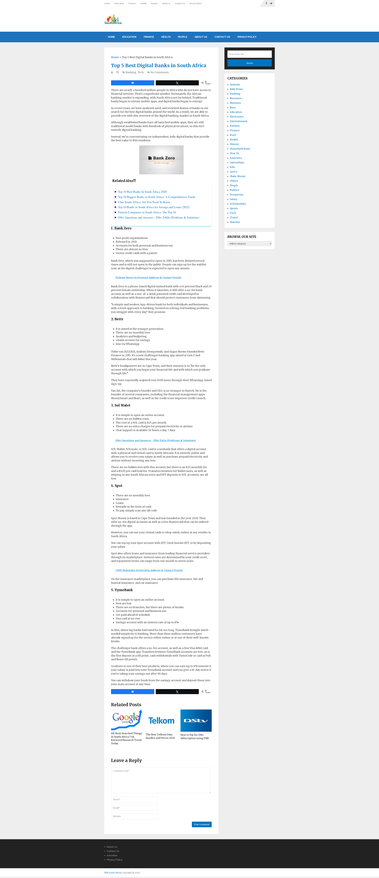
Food (233, 134)
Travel (234, 217)
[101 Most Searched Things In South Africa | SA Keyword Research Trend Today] (126, 720)
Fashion (235, 125)
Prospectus (236, 194)
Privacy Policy (195, 3)
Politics (234, 189)
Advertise (112, 855)
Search (249, 63)
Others (234, 180)
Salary (233, 199)
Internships (237, 162)
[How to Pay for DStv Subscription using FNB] (196, 721)
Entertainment (238, 121)
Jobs (232, 167)
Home (107, 3)
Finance (132, 3)
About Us (166, 3)
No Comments (159, 72)
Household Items (240, 148)
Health (143, 3)
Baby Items (236, 89)
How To (234, 153)
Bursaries (236, 98)
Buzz (233, 107)
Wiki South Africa (112, 872)
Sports (234, 208)
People (154, 3)
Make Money (237, 176)
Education (119, 3)
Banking (131, 72)
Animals (235, 84)
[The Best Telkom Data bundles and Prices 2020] (161, 720)
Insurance (236, 157)
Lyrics (233, 171)
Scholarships (238, 203)
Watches (235, 222)
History (234, 144)
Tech (141, 72)
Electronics (237, 116)
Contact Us (180, 3)
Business (235, 102)
